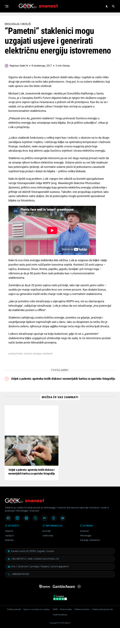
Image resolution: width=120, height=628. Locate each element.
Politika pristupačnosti (102, 609)
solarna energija (33, 353)
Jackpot (9, 535)
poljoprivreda (15, 353)
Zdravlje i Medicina (90, 540)
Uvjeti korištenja (60, 614)
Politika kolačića (82, 609)
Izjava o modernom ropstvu (36, 609)
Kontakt (46, 531)
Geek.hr (9, 531)
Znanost (84, 531)
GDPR (55, 609)
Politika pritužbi (14, 609)
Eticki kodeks (66, 609)
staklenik (47, 353)
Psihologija (85, 535)
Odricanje (47, 535)
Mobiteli (9, 540)
